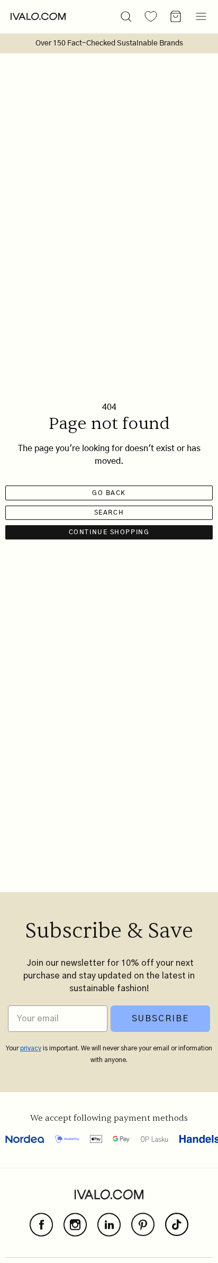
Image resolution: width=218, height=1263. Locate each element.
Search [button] (109, 512)
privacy (30, 1048)
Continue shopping (109, 532)
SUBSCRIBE (160, 1018)
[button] (126, 16)
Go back (109, 493)
